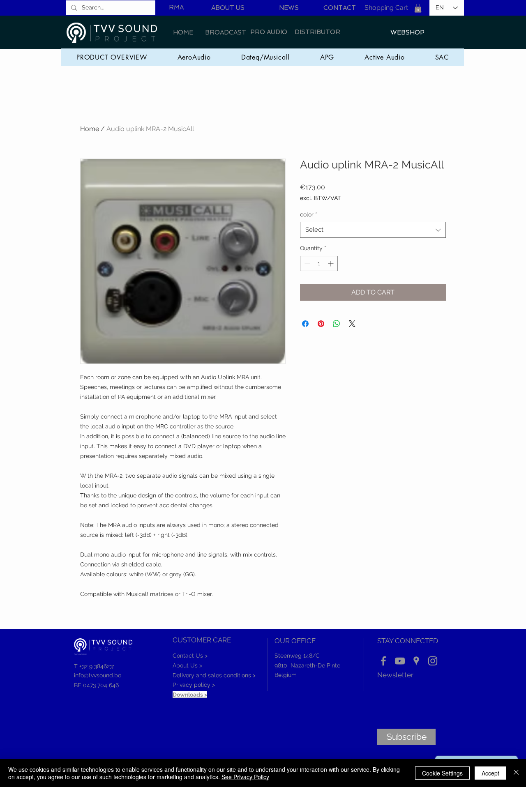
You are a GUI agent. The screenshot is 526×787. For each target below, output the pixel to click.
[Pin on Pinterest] (321, 324)
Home (89, 129)
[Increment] (331, 263)
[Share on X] (352, 324)
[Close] (516, 773)
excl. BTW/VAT (320, 198)
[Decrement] (306, 263)
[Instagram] (433, 661)
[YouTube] (400, 661)
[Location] (416, 661)
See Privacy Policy (245, 777)
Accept (490, 773)
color (308, 214)
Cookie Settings (442, 773)
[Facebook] (383, 661)
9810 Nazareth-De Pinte (307, 665)
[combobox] (373, 230)
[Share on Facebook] (305, 324)
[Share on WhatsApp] (336, 324)
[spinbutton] (318, 263)
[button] (418, 8)
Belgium (286, 675)
